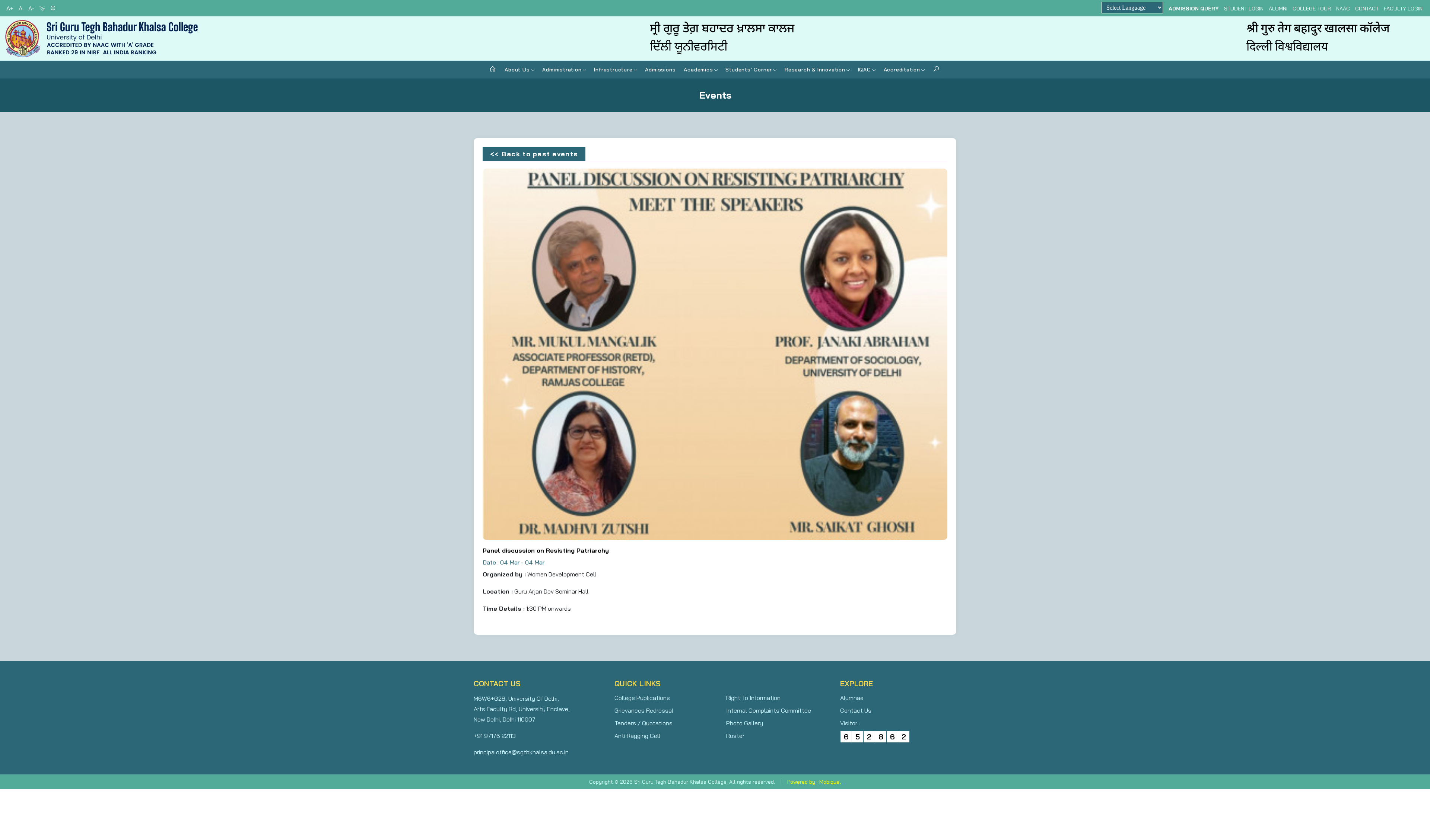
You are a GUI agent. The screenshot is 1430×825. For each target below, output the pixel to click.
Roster (735, 735)
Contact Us (855, 710)
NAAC (1343, 8)
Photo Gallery (744, 723)
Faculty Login (1403, 8)
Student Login (1244, 8)
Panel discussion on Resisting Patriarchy (546, 550)
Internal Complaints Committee (768, 710)
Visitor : (850, 723)
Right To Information (753, 697)
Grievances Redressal (643, 710)
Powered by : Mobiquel (814, 781)
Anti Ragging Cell (637, 735)
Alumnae (852, 697)
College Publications (642, 697)
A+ (9, 8)
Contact (1367, 8)
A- (31, 8)
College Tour (1312, 8)
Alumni (1278, 8)
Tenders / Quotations (643, 723)
